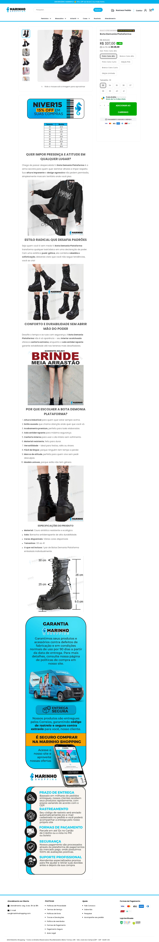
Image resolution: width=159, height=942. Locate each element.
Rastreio (97, 18)
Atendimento (110, 18)
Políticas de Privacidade (56, 906)
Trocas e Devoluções (55, 917)
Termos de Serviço (54, 909)
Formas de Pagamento (56, 925)
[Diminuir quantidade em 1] (100, 105)
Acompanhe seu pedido (94, 917)
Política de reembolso (56, 921)
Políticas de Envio (54, 913)
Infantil (73, 18)
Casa (85, 18)
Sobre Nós (88, 909)
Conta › (139, 10)
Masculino (59, 18)
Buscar (98, 10)
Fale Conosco (89, 906)
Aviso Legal (51, 933)
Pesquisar (88, 913)
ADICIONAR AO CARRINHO (123, 109)
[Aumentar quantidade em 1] (108, 105)
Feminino (45, 18)
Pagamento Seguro (55, 929)
